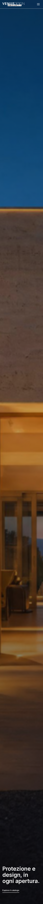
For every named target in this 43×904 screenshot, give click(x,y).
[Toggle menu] (38, 4)
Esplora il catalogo (10, 890)
